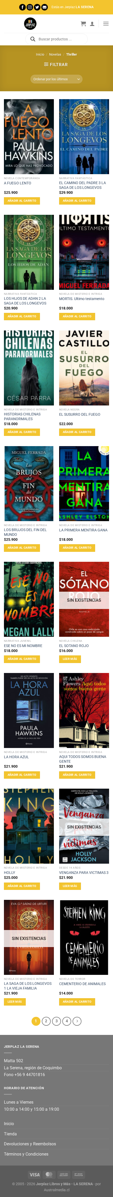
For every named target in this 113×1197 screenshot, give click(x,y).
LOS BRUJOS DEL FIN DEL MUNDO (25, 532)
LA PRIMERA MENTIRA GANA (83, 530)
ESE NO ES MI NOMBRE (23, 646)
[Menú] (106, 23)
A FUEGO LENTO (17, 183)
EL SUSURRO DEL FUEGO (79, 414)
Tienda (10, 1133)
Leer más (70, 659)
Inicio (40, 54)
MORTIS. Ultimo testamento (81, 299)
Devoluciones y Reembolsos (30, 1143)
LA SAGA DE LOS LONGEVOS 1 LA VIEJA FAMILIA (28, 985)
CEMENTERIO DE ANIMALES (82, 984)
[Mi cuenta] (92, 23)
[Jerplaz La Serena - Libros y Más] (30, 23)
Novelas (55, 54)
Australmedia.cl (56, 1190)
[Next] (77, 1021)
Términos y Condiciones (26, 1154)
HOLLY (9, 872)
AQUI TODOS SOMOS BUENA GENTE (82, 759)
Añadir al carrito (22, 200)
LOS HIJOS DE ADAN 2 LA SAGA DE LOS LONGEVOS (25, 300)
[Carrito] (83, 23)
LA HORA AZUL (16, 757)
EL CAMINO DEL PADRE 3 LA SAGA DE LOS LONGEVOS (82, 185)
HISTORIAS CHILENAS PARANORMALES (22, 416)
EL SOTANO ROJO (74, 646)
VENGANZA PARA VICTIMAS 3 (84, 872)
